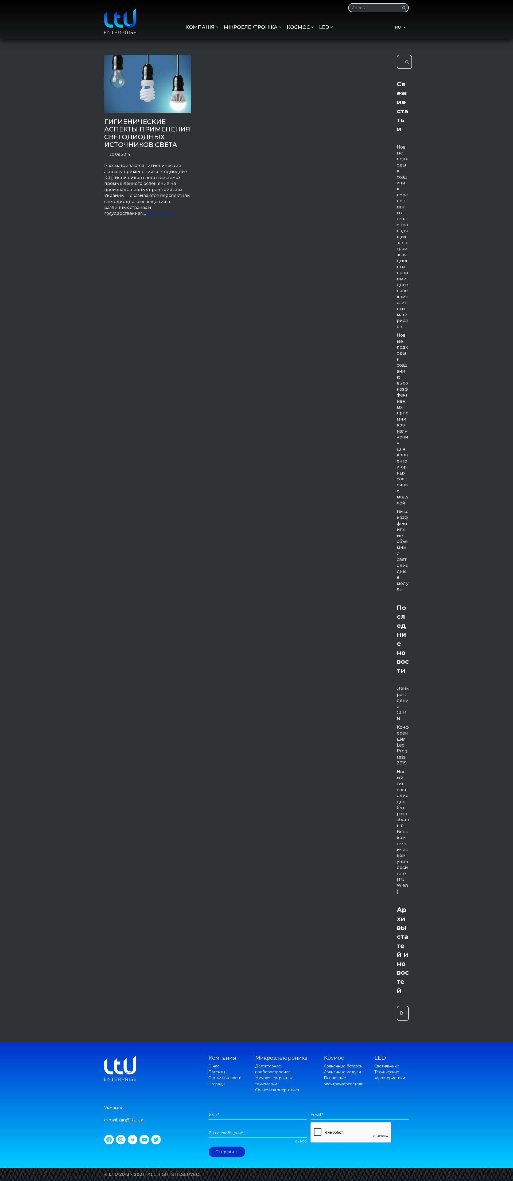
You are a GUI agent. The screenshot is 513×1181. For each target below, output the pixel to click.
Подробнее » (161, 213)
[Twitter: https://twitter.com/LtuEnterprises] (156, 1139)
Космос (334, 1058)
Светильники (386, 1066)
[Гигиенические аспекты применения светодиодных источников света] (147, 84)
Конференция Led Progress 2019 (403, 745)
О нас (213, 1066)
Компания (222, 1058)
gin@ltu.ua (131, 1119)
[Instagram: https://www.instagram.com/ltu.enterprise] (121, 1139)
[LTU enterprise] (120, 21)
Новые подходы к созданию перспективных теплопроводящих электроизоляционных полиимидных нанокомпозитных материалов (403, 237)
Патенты (216, 1072)
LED (380, 1058)
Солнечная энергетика (277, 1089)
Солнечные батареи (343, 1066)
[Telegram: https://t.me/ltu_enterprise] (132, 1139)
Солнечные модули (342, 1072)
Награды (216, 1084)
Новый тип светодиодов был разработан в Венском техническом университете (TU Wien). (403, 831)
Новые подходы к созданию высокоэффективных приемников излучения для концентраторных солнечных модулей (403, 419)
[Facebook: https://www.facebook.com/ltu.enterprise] (109, 1139)
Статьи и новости (225, 1077)
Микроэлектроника (281, 1058)
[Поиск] (403, 7)
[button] (404, 8)
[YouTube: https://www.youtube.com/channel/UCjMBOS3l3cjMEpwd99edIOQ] (144, 1139)
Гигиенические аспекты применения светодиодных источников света (147, 133)
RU (398, 27)
